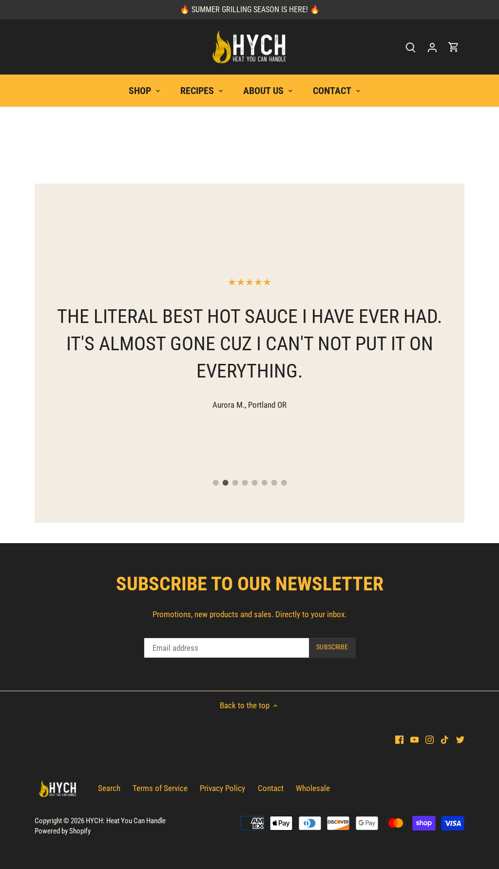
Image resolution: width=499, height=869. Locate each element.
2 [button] (225, 483)
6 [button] (264, 483)
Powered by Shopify (63, 831)
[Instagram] (429, 739)
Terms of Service (160, 788)
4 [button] (245, 483)
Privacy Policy (222, 788)
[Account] (432, 47)
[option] (249, 342)
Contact (271, 788)
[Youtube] (414, 739)
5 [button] (254, 483)
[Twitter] (460, 739)
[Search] (411, 47)
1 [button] (215, 483)
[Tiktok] (445, 739)
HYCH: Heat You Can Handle (126, 820)
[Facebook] (399, 739)
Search (109, 788)
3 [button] (235, 483)
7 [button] (274, 483)
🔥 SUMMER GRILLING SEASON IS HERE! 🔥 (250, 9)
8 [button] (283, 483)
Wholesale (313, 788)
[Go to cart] (454, 47)
